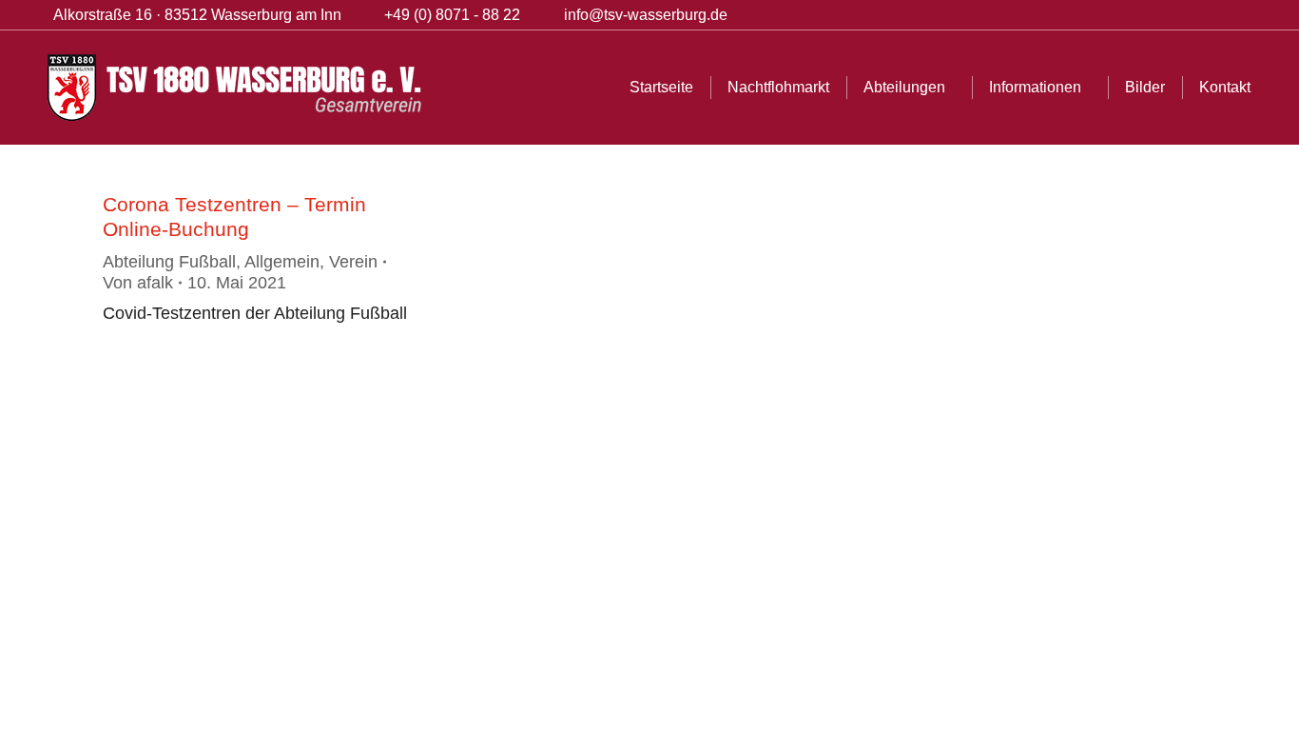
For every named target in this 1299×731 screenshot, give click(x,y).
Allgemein (282, 261)
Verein (353, 261)
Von (138, 282)
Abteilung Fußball (169, 261)
